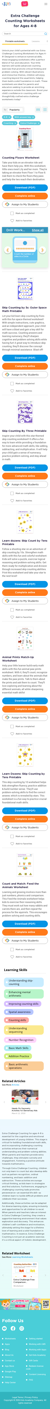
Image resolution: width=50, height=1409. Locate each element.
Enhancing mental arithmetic (20, 993)
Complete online (25, 196)
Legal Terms (17, 1397)
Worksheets (10, 1338)
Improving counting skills (23, 1004)
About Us (9, 1355)
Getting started (36, 1338)
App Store (9, 1366)
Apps (7, 1344)
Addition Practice (19, 1056)
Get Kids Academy (37, 1355)
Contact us (10, 1360)
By (5, 109)
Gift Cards (33, 1360)
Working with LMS (37, 1344)
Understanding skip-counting (21, 982)
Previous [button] (8, 250)
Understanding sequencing (18, 1030)
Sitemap (8, 1377)
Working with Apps (37, 1349)
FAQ (31, 1379)
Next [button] (42, 250)
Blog (7, 1349)
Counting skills (17, 1020)
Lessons (36, 41)
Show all (38, 230)
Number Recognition (21, 1040)
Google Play (10, 1371)
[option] (25, 249)
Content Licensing (37, 1374)
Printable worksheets (15, 41)
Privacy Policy (31, 1397)
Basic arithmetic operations (18, 1066)
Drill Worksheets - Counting (19, 230)
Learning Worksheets (22, 1257)
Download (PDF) (25, 188)
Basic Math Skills (18, 1048)
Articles (15, 1084)
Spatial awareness (20, 1012)
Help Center (10, 1382)
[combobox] (15, 110)
